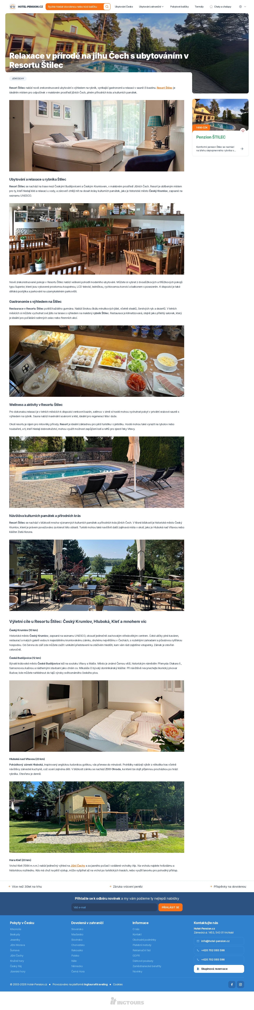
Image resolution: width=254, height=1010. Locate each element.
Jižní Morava (17, 945)
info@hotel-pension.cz (215, 941)
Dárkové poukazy (143, 960)
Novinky (137, 971)
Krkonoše (15, 929)
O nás (136, 929)
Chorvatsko (78, 945)
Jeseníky (15, 939)
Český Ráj (16, 966)
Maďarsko (77, 934)
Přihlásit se (170, 907)
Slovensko (77, 929)
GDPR (136, 955)
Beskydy (15, 934)
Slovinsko (76, 939)
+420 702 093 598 (213, 950)
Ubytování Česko (124, 6)
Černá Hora (78, 971)
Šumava (14, 950)
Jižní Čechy (18, 78)
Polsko (75, 955)
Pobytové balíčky (179, 6)
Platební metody (142, 945)
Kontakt (137, 934)
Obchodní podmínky (144, 939)
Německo (77, 966)
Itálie (74, 960)
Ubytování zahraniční (150, 6)
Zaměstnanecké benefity (147, 966)
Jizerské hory (17, 971)
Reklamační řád (142, 950)
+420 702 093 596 (213, 959)
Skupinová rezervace (214, 968)
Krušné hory (17, 960)
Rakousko (77, 950)
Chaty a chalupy (222, 6)
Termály (199, 6)
